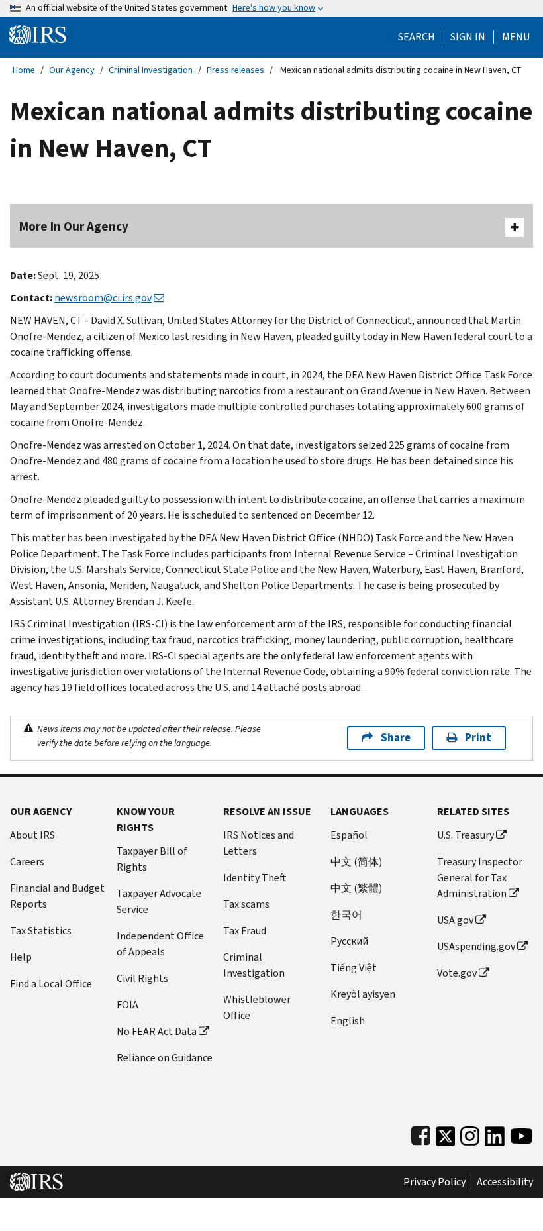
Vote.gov (457, 973)
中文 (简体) (356, 862)
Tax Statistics (41, 930)
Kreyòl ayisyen (362, 994)
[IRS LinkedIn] (495, 1133)
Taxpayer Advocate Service (159, 901)
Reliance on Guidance (165, 1058)
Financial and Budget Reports (57, 896)
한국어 (346, 915)
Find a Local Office (51, 983)
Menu (516, 37)
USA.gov (455, 920)
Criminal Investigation (151, 70)
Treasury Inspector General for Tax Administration (479, 877)
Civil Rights (142, 978)
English (347, 1021)
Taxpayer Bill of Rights (152, 859)
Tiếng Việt (353, 968)
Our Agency (72, 70)
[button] (467, 37)
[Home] (37, 34)
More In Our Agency (73, 226)
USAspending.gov (476, 946)
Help (21, 957)
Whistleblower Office (257, 1007)
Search (416, 37)
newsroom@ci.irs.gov (103, 298)
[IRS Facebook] (420, 1133)
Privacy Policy (434, 1182)
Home (24, 70)
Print (478, 737)
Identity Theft (255, 877)
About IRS (32, 835)
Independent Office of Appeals (160, 944)
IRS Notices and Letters (258, 843)
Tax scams (246, 904)
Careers (27, 862)
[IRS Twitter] (446, 1133)
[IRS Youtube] (521, 1133)
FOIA (127, 1005)
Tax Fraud (244, 930)
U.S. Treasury (465, 835)
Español (349, 835)
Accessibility (505, 1182)
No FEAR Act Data (157, 1031)
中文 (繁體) (356, 888)
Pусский (349, 941)
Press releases (235, 70)
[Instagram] (469, 1133)
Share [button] (396, 737)
